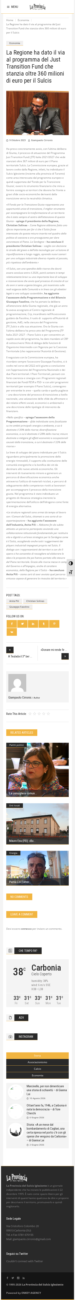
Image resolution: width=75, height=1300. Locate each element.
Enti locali (14, 805)
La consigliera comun (22, 793)
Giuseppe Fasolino (19, 606)
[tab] (37, 1055)
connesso (26, 928)
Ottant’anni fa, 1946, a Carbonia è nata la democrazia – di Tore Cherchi (47, 1109)
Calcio (37, 1069)
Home (9, 20)
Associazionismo (37, 1062)
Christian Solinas (35, 600)
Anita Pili (14, 600)
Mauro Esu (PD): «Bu (21, 841)
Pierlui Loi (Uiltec (19, 882)
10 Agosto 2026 (37, 1098)
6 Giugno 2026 (37, 1117)
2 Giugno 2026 (37, 1144)
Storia (37, 1055)
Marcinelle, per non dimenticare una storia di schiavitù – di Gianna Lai (47, 1090)
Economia (23, 20)
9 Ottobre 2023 (17, 140)
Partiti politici (16, 744)
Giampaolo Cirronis (41, 140)
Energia (13, 852)
